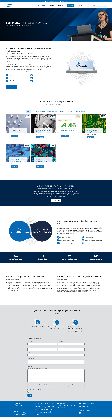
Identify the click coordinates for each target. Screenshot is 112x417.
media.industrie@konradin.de (52, 1)
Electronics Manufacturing (39, 111)
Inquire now (70, 5)
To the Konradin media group (20, 414)
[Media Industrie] (8, 5)
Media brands (30, 358)
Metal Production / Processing (66, 111)
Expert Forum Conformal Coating (16, 160)
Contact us (60, 5)
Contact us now (11, 87)
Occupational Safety (80, 111)
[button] (56, 362)
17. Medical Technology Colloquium (43, 131)
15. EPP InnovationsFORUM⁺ (42, 160)
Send (30, 395)
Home (37, 5)
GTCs (36, 391)
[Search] (106, 5)
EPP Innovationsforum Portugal (93, 131)
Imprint (15, 409)
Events (28, 111)
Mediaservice (52, 5)
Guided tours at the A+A (68, 130)
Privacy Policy (38, 389)
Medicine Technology (52, 111)
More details (14, 135)
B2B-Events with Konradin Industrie (16, 131)
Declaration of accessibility (19, 413)
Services (43, 5)
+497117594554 (64, 1)
